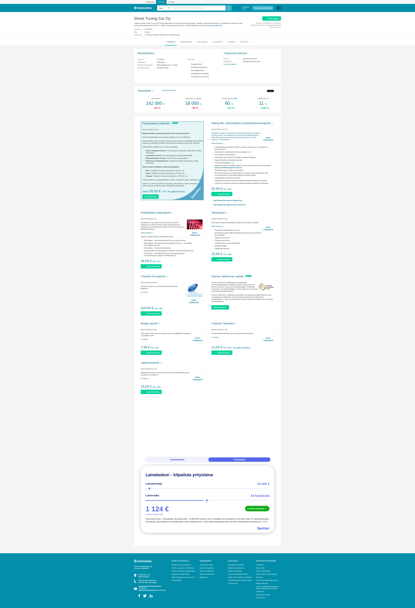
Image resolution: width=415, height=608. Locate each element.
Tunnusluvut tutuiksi (169, 90)
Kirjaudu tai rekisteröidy (263, 8)
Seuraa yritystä (273, 18)
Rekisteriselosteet (262, 583)
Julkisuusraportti (150, 362)
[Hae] (228, 8)
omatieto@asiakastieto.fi (147, 590)
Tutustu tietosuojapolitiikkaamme (267, 580)
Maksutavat (204, 577)
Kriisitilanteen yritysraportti (156, 212)
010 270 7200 (147, 580)
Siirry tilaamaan (150, 197)
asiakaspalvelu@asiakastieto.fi (149, 586)
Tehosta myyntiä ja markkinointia (183, 568)
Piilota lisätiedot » (217, 143)
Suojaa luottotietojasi (235, 571)
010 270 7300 (147, 582)
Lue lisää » (144, 292)
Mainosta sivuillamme (207, 574)
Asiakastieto (150, 2)
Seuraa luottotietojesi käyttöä (238, 574)
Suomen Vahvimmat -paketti (227, 276)
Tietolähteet (260, 591)
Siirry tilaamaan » (220, 307)
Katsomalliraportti (268, 139)
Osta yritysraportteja (207, 568)
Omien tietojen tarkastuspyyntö (266, 574)
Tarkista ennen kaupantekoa (181, 565)
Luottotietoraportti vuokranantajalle (240, 580)
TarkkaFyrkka (260, 598)
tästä (198, 180)
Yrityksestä (259, 565)
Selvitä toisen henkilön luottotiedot (239, 577)
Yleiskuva (171, 42)
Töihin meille (260, 568)
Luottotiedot (217, 42)
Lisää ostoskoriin (223, 194)
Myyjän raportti (149, 323)
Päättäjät (231, 42)
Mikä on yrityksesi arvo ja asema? (183, 577)
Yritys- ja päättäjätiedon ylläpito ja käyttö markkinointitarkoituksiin (267, 587)
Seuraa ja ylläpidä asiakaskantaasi (183, 571)
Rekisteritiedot (186, 42)
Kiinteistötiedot (177, 580)
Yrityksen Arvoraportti (153, 276)
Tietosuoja (259, 577)
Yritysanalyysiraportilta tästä (212, 25)
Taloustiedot (202, 42)
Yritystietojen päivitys (263, 595)
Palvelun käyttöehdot (207, 571)
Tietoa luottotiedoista (263, 571)
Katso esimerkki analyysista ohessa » (229, 167)
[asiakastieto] (145, 8)
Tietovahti (244, 42)
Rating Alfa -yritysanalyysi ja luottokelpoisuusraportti (240, 123)
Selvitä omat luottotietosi (236, 568)
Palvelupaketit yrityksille (155, 123)
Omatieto (171, 2)
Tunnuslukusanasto (206, 565)
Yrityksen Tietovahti (222, 323)
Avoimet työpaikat (229, 64)
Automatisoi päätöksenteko (181, 574)
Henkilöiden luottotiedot (236, 565)
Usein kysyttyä (233, 583)
